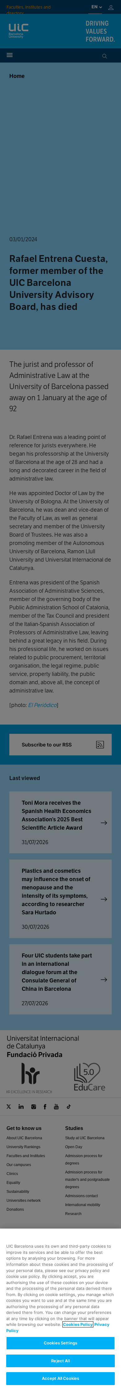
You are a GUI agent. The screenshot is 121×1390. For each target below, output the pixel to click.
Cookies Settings (60, 1342)
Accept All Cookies (60, 1378)
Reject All (60, 1360)
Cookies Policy (78, 1324)
